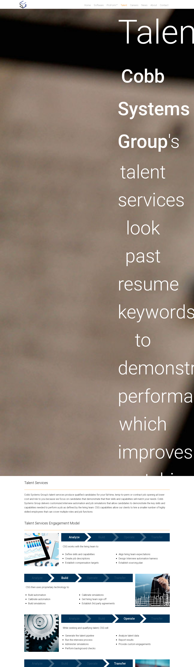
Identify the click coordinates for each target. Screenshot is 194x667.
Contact (164, 5)
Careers (134, 5)
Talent (124, 5)
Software (99, 5)
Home (87, 5)
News (144, 5)
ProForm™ (112, 5)
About (154, 5)
